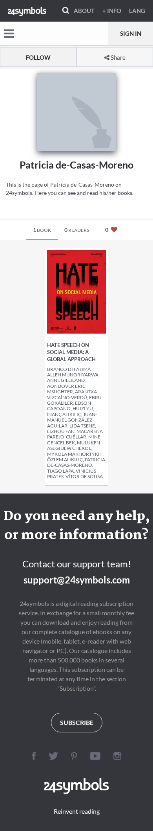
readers (76, 229)
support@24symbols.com (77, 579)
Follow (38, 57)
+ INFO (111, 10)
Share (117, 57)
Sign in (130, 33)
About (84, 10)
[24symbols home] (27, 10)
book (42, 229)
